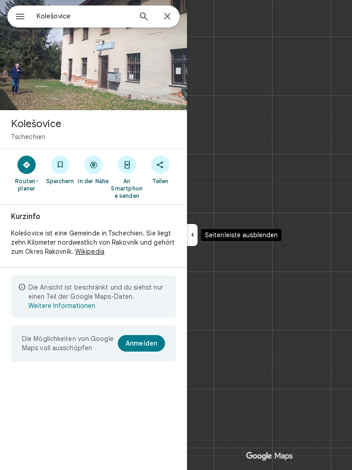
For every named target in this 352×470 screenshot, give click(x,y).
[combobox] (84, 16)
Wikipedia (89, 251)
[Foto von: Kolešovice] (93, 55)
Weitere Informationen (61, 306)
